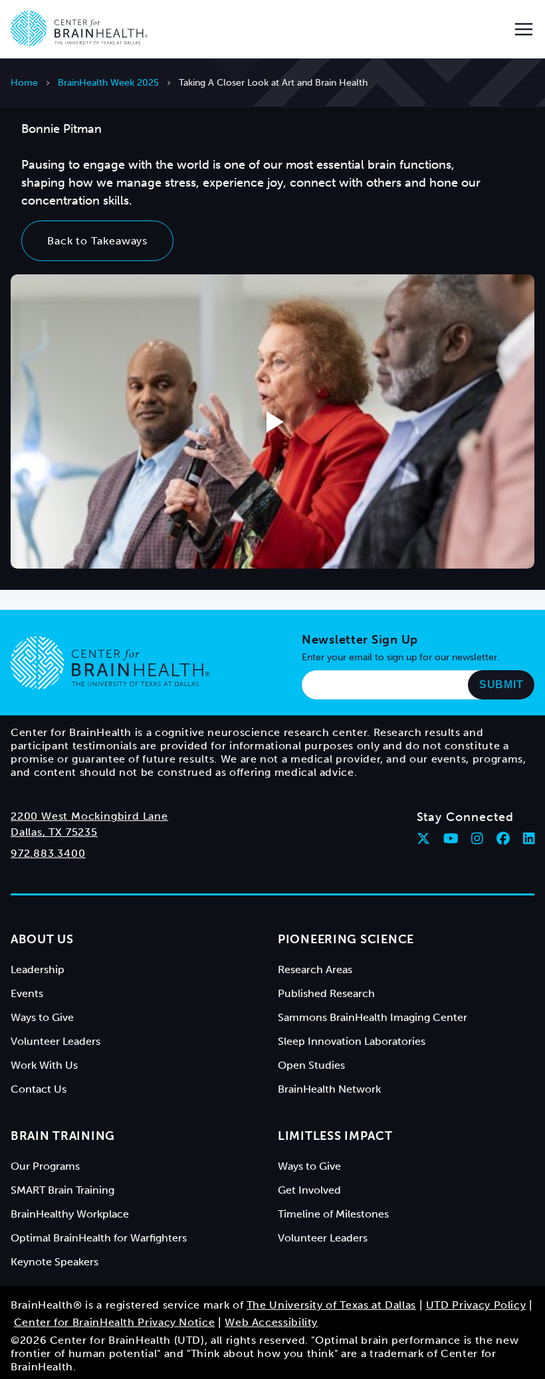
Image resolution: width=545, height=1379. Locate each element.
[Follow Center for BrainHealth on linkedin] (529, 838)
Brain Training (63, 1136)
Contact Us (38, 1089)
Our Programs (45, 1166)
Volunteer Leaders (55, 1041)
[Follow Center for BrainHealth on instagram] (477, 838)
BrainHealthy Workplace (70, 1214)
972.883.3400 (48, 853)
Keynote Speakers (54, 1261)
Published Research (326, 993)
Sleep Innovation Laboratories (351, 1041)
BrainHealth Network (329, 1089)
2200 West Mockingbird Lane (89, 816)
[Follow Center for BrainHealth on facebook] (503, 838)
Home (24, 82)
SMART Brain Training (62, 1190)
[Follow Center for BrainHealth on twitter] (423, 838)
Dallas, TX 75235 (54, 832)
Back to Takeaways (97, 240)
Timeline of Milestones (333, 1214)
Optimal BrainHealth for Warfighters (99, 1238)
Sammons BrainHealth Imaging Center (372, 1017)
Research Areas (315, 969)
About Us (42, 939)
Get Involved (309, 1190)
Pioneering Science (346, 939)
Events (27, 993)
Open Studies (311, 1065)
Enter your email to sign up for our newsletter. (401, 657)
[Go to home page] (110, 663)
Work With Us (44, 1065)
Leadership (37, 969)
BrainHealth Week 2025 (108, 82)
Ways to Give (42, 1017)
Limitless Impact (335, 1136)
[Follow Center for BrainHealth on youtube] (451, 838)
